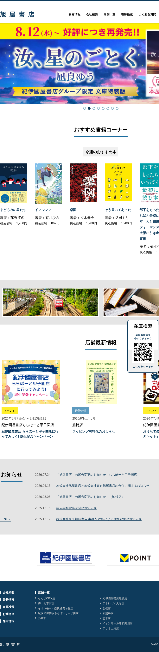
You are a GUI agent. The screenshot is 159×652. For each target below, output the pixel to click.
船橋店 (107, 608)
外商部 (42, 618)
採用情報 (8, 621)
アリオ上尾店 (111, 628)
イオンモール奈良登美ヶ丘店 (55, 608)
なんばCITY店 (46, 598)
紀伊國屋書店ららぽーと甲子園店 (58, 613)
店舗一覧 (109, 14)
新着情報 (74, 14)
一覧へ (6, 519)
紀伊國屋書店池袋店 (115, 598)
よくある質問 (147, 14)
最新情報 (8, 599)
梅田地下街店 (46, 603)
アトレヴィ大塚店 (113, 603)
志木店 (107, 618)
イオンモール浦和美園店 (117, 623)
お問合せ (8, 614)
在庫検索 (127, 14)
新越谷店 (108, 613)
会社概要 (92, 14)
